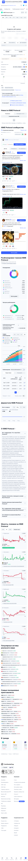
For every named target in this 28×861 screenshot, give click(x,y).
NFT (2, 803)
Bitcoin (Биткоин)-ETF (6, 791)
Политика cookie (18, 789)
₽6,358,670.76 (12, 699)
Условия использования (19, 782)
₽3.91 (8, 695)
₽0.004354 (11, 733)
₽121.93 (8, 701)
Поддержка (4, 825)
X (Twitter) (16, 821)
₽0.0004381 (13, 725)
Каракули (3, 810)
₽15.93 (9, 729)
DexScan (3, 796)
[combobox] (14, 45)
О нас (15, 780)
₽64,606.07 (9, 707)
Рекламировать (4, 782)
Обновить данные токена (16, 100)
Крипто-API (3, 794)
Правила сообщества (19, 791)
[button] (13, 392)
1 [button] (15, 392)
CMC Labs (3, 784)
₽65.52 (8, 723)
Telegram (16, 825)
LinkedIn (16, 835)
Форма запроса (4, 823)
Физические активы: (6, 798)
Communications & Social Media (8, 89)
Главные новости (5, 789)
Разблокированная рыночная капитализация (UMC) (9, 325)
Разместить (4, 821)
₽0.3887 (10, 727)
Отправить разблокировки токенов (18, 102)
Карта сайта (4, 813)
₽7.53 (12, 717)
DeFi (2, 87)
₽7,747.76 (11, 705)
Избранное (3, 808)
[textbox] (15, 140)
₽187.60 (12, 711)
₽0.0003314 (10, 721)
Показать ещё (23, 130)
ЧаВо (2, 828)
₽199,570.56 (12, 703)
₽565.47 (8, 697)
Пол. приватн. (17, 784)
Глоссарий (3, 830)
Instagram (16, 828)
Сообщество (17, 823)
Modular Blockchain (9, 87)
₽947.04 (12, 719)
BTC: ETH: (11, 5)
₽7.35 (7, 709)
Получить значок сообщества (17, 104)
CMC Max (3, 787)
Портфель (3, 805)
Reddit (15, 832)
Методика (16, 798)
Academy (3, 780)
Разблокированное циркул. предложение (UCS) (8, 328)
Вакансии (16, 801)
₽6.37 (9, 731)
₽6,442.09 (10, 713)
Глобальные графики (6, 801)
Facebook (16, 830)
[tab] (18, 43)
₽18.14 (11, 715)
